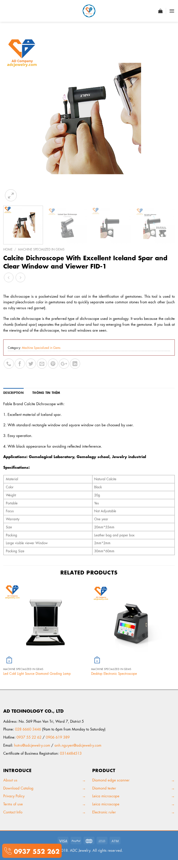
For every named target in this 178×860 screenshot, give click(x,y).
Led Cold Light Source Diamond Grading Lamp (37, 673)
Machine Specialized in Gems (41, 249)
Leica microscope (105, 795)
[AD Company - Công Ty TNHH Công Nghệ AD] (89, 11)
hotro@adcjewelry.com (32, 744)
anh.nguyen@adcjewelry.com (77, 744)
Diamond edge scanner (111, 779)
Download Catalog (18, 787)
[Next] (166, 116)
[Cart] (160, 11)
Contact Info (12, 811)
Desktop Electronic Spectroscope (114, 673)
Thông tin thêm (46, 392)
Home (8, 249)
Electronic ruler (104, 811)
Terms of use (13, 803)
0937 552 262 (35, 850)
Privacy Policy (14, 795)
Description (13, 392)
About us (11, 779)
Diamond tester (104, 787)
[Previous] (12, 116)
